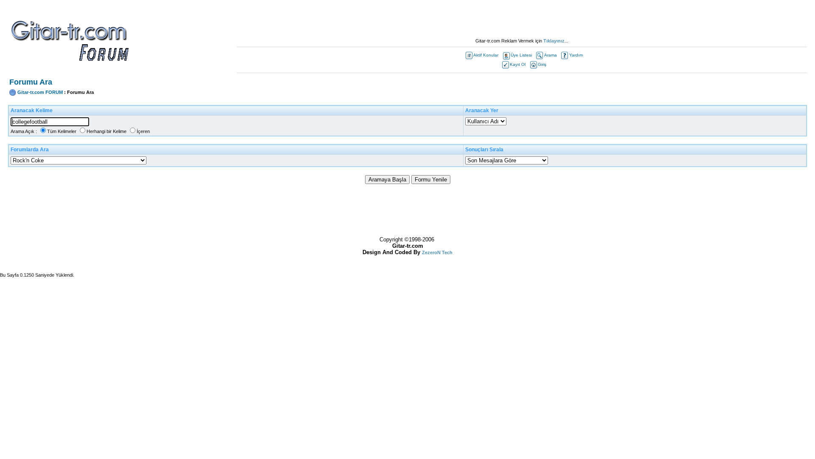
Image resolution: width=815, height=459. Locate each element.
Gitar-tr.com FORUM (40, 92)
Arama (550, 55)
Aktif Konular (485, 55)
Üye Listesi (521, 55)
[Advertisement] (521, 19)
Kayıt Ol (518, 64)
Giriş (542, 64)
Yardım (576, 55)
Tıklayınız (554, 40)
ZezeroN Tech (437, 252)
